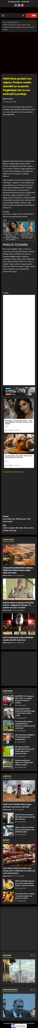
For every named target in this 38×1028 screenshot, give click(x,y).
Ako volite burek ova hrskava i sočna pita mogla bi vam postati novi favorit (8, 897)
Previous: (16, 518)
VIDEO (34, 15)
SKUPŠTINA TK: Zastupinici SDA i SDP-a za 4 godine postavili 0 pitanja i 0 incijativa (8, 700)
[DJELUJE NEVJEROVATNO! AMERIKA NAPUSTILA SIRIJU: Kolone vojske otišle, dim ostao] (19, 554)
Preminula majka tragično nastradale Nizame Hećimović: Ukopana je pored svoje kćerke (8, 725)
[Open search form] (23, 15)
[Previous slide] (31, 955)
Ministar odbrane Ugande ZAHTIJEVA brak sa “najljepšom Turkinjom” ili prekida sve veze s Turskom (18, 605)
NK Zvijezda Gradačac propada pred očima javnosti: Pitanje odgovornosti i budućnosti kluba (8, 751)
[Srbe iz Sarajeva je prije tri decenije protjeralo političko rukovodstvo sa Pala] (19, 980)
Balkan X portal (8, 99)
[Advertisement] (19, 54)
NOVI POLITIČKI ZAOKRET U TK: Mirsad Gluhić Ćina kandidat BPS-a (8, 738)
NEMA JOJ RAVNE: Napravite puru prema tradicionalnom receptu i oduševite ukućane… (8, 884)
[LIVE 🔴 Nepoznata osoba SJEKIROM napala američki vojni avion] (19, 624)
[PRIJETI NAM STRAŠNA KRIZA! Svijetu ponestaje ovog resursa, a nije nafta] (19, 791)
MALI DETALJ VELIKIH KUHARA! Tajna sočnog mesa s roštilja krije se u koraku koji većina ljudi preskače (19, 870)
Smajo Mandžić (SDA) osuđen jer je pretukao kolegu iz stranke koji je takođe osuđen (8, 713)
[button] (3, 15)
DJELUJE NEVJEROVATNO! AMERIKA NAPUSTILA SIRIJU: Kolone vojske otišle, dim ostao (18, 570)
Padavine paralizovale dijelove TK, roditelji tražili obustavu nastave (8, 764)
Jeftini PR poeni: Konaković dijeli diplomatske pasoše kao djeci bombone (8, 818)
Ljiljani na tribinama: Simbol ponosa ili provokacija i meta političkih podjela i (8, 830)
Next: (18, 527)
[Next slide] (34, 955)
